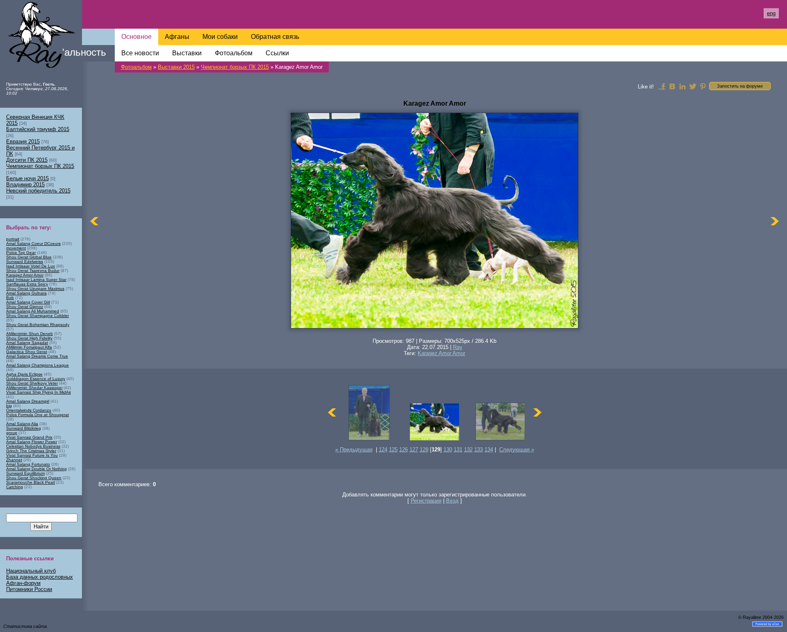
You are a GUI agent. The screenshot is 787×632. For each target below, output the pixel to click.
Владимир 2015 (25, 184)
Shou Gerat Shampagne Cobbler (37, 315)
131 (458, 449)
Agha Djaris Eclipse (24, 374)
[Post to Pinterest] (703, 86)
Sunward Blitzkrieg (23, 428)
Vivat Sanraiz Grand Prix (29, 437)
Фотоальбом (136, 67)
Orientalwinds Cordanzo (28, 410)
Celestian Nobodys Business (33, 446)
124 (383, 449)
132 (468, 449)
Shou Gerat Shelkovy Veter (32, 383)
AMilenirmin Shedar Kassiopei (34, 387)
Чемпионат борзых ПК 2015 (235, 67)
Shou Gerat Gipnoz (24, 306)
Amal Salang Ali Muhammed (32, 311)
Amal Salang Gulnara (26, 293)
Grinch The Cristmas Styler (31, 451)
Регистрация (426, 501)
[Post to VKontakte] (672, 86)
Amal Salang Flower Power (31, 441)
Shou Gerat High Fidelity (29, 338)
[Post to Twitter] (693, 86)
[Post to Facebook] (662, 86)
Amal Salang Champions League (37, 365)
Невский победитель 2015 (38, 191)
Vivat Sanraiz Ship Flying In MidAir (38, 392)
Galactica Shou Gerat (26, 351)
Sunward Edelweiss (24, 261)
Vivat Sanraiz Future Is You (32, 455)
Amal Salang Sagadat (27, 342)
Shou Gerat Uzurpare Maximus (35, 288)
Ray (457, 347)
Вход (452, 501)
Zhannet (14, 460)
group (11, 432)
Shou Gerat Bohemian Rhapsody (37, 324)
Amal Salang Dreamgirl (27, 401)
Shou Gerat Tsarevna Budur (32, 270)
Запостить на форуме (740, 86)
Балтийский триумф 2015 (37, 129)
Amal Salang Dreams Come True (37, 356)
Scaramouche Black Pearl (30, 482)
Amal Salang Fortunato (28, 464)
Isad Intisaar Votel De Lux (30, 266)
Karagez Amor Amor (441, 353)
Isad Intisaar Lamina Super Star (36, 279)
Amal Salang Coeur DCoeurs (33, 243)
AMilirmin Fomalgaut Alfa (29, 347)
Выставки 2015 (176, 67)
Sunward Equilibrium (25, 473)
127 (413, 449)
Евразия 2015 (23, 141)
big (9, 405)
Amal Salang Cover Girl (28, 302)
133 (478, 449)
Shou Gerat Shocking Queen (33, 478)
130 (448, 449)
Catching (14, 487)
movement (16, 248)
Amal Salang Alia (22, 423)
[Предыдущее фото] (94, 221)
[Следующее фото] (775, 221)
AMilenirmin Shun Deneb (29, 333)
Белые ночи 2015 (27, 178)
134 (488, 449)
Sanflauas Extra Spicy (27, 284)
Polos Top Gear (21, 252)
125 (393, 449)
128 (424, 449)
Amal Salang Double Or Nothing (36, 469)
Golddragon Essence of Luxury (35, 378)
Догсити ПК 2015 (27, 160)
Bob (10, 297)
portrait (12, 239)
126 (403, 449)
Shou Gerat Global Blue (29, 257)
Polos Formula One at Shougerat (37, 414)
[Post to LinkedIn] (682, 86)
